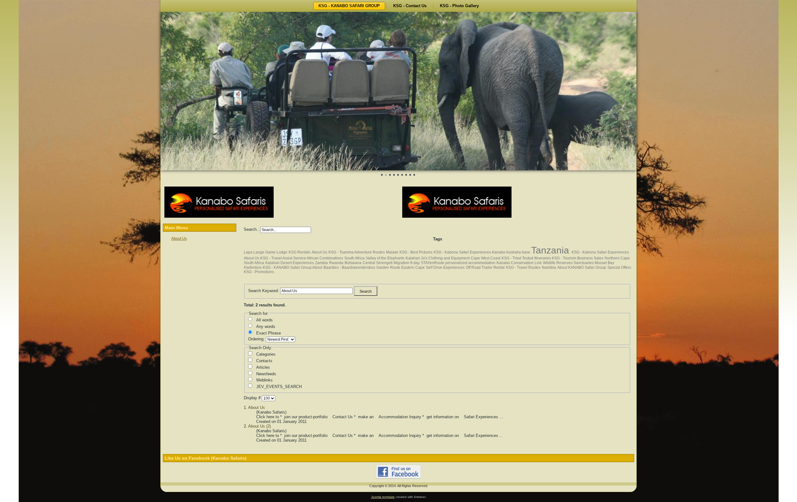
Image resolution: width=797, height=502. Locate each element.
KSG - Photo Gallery (459, 5)
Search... (252, 229)
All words (264, 320)
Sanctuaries (584, 263)
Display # (253, 398)
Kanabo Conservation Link (519, 263)
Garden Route (388, 268)
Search (366, 292)
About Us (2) (259, 426)
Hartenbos (253, 268)
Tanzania (551, 250)
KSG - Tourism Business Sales (577, 258)
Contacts (264, 361)
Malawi (392, 252)
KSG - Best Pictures (415, 252)
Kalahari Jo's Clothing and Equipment (437, 258)
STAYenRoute (433, 263)
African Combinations (325, 258)
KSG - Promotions (259, 272)
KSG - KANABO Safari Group (287, 268)
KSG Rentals (299, 252)
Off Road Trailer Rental (485, 268)
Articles (263, 367)
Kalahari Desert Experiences (289, 263)
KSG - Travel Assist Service (283, 258)
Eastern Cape (413, 268)
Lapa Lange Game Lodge (265, 252)
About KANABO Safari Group (581, 268)
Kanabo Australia (507, 252)
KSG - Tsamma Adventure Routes (356, 252)
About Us (179, 239)
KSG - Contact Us (410, 5)
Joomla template (383, 497)
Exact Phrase (268, 333)
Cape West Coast (485, 258)
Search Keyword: (264, 290)
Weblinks (264, 380)
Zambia (321, 263)
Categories (266, 354)
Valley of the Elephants (385, 258)
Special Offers (619, 268)
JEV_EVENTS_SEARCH (279, 387)
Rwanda (336, 263)
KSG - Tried (512, 258)
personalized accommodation (470, 263)
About (317, 268)
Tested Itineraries (537, 258)
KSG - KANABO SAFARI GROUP (349, 5)
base (526, 252)
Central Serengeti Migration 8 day (391, 263)
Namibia (549, 268)
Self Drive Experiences (445, 268)
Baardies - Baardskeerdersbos (349, 268)
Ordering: (257, 339)
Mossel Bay (604, 263)
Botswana (353, 263)
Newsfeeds (266, 374)
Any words (265, 326)
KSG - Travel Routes (523, 268)
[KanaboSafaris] (219, 217)
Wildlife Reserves (558, 263)
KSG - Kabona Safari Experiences (463, 252)
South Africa (354, 258)
